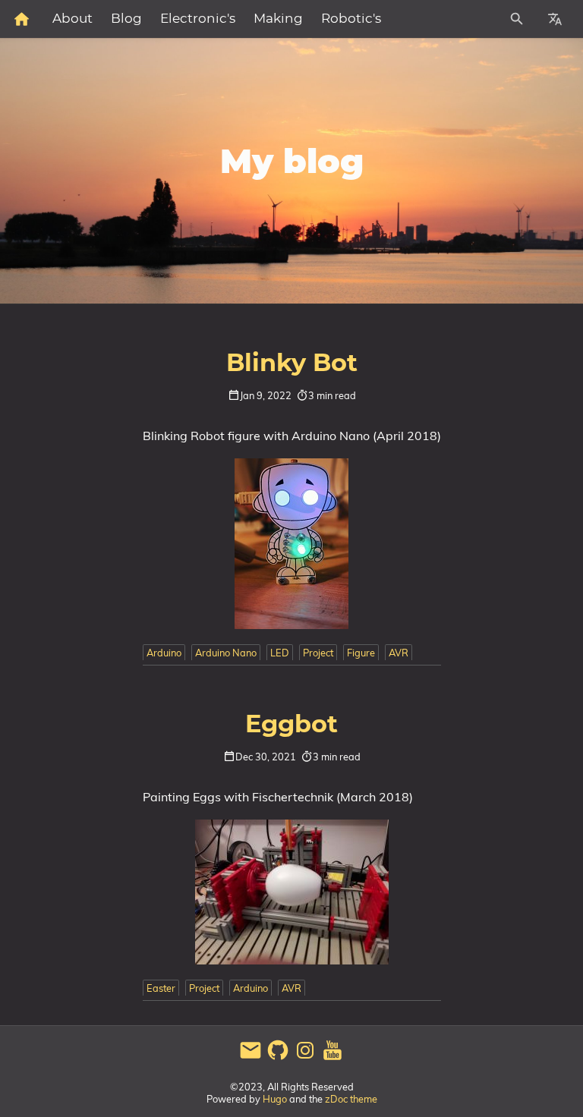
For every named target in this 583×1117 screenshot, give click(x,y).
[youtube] (332, 1057)
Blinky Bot (292, 363)
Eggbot (291, 725)
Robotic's (351, 19)
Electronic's (197, 19)
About (72, 19)
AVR (398, 653)
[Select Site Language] (555, 19)
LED (279, 653)
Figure (361, 653)
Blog (126, 19)
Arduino (164, 653)
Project (318, 653)
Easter (161, 988)
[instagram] (305, 1057)
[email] (250, 1057)
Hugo (275, 1099)
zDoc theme (351, 1099)
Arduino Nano (226, 653)
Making (278, 19)
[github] (278, 1057)
